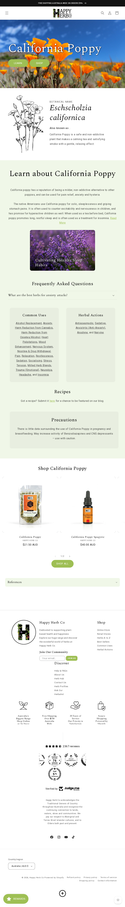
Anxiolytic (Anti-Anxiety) (90, 327)
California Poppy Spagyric (88, 537)
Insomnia (43, 374)
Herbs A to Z (104, 638)
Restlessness (44, 355)
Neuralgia (46, 369)
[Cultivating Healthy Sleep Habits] (62, 269)
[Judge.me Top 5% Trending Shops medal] (54, 774)
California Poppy (30, 537)
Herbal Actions (105, 649)
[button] (6, 13)
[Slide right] (69, 556)
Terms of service (108, 877)
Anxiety (47, 323)
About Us (59, 674)
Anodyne (82, 332)
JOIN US (72, 658)
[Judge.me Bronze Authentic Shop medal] (71, 759)
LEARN (18, 63)
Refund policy (73, 877)
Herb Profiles (61, 686)
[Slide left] (55, 556)
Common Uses (104, 645)
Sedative (100, 323)
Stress (47, 360)
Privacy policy (90, 877)
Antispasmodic (84, 323)
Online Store (103, 630)
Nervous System (43, 346)
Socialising (35, 360)
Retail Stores (104, 634)
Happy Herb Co (36, 878)
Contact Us (60, 682)
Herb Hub (59, 678)
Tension (21, 365)
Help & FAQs (60, 671)
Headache (25, 374)
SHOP (39, 63)
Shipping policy (86, 881)
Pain (17, 355)
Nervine (99, 332)
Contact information (107, 881)
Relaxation (28, 355)
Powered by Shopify (54, 878)
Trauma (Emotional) (27, 369)
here (52, 400)
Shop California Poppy (62, 468)
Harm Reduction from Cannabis (34, 327)
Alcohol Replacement (29, 323)
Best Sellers (103, 642)
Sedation (21, 360)
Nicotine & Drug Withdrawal (34, 351)
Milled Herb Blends (39, 365)
